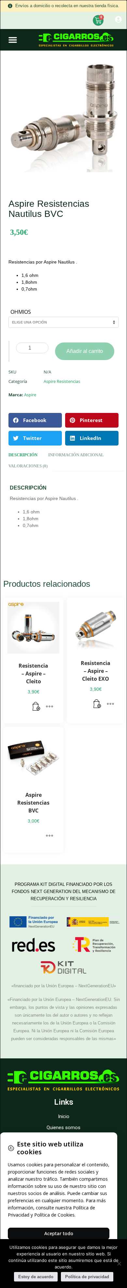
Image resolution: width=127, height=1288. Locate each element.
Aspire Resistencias (62, 381)
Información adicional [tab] (76, 454)
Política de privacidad (87, 1276)
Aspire (30, 395)
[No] (119, 1263)
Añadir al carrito (84, 351)
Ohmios (20, 312)
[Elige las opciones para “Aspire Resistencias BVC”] (49, 836)
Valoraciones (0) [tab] (28, 465)
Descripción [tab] (22, 454)
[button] (13, 40)
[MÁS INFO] (49, 707)
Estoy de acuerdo (35, 1276)
